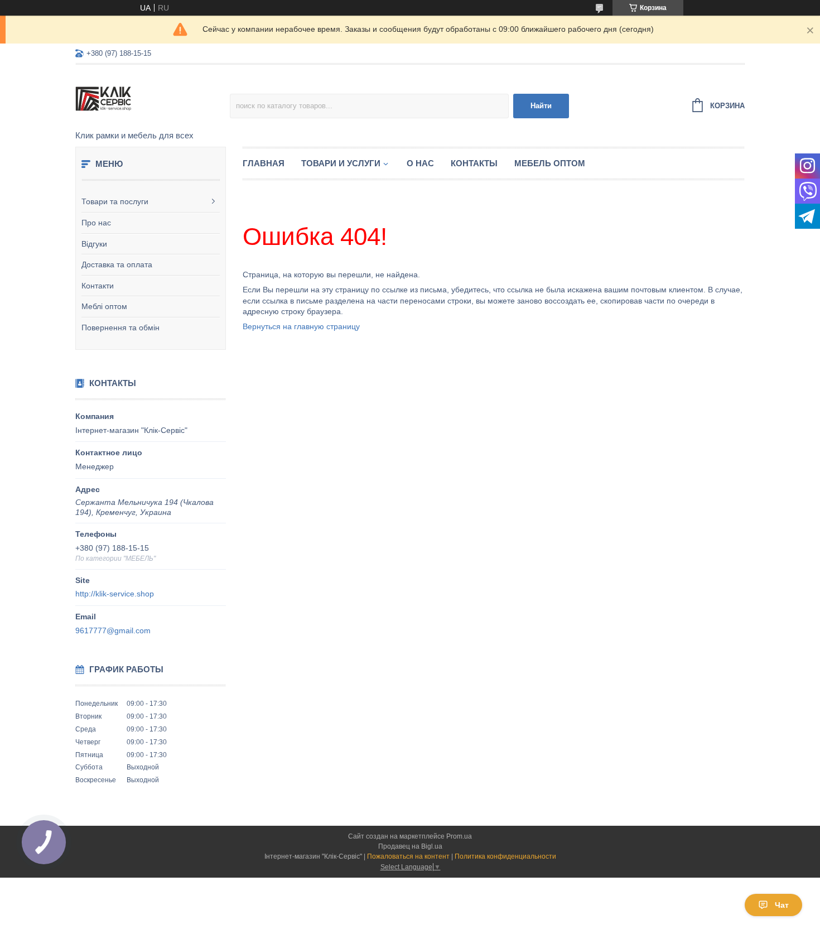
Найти (541, 106)
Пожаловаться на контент (408, 856)
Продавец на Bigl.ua (410, 846)
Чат (782, 905)
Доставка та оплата (116, 264)
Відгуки (94, 243)
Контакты (474, 163)
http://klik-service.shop (114, 593)
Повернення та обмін (120, 327)
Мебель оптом (549, 163)
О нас (420, 163)
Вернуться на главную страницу (301, 326)
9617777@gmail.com (113, 630)
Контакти (97, 285)
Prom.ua (459, 836)
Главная (263, 163)
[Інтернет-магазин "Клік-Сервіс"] (152, 98)
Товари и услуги (340, 163)
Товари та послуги (114, 201)
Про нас (96, 222)
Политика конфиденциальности (505, 856)
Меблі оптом (104, 306)
